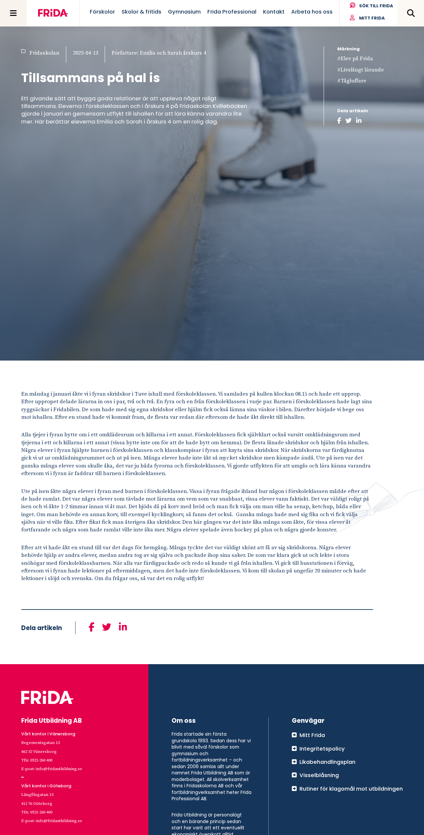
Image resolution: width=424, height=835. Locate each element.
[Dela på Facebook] (339, 121)
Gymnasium (184, 12)
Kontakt (274, 12)
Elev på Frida (357, 58)
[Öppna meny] (13, 13)
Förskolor (102, 12)
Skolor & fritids (141, 12)
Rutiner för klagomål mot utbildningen (351, 789)
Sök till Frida (376, 6)
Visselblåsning (319, 775)
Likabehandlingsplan (327, 762)
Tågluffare (353, 80)
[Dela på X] (348, 121)
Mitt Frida (372, 18)
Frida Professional (231, 12)
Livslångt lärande (362, 70)
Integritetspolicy (322, 749)
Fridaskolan (44, 53)
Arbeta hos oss (312, 12)
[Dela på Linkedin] (358, 121)
